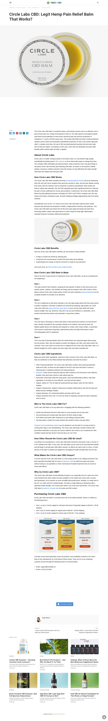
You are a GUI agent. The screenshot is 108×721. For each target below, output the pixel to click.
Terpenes (39, 372)
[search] (98, 3)
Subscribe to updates (66, 604)
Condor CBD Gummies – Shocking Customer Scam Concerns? (22, 661)
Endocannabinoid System (75, 180)
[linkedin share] (20, 133)
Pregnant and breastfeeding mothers (46, 425)
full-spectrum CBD (67, 461)
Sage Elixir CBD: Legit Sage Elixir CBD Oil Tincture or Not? (52, 695)
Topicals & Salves (45, 7)
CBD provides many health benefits (60, 267)
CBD (53, 204)
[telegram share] (27, 133)
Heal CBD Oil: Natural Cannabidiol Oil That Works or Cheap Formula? (84, 695)
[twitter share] (14, 133)
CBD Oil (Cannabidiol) (33, 7)
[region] (54, 111)
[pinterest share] (17, 133)
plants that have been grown (58, 308)
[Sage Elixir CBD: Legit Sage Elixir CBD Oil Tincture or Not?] (54, 680)
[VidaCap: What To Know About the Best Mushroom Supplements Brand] (85, 646)
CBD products (60, 161)
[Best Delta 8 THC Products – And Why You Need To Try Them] (54, 646)
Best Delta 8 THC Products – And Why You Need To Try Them (52, 661)
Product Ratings (21, 7)
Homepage (12, 7)
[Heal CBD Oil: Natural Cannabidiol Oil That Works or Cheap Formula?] (85, 680)
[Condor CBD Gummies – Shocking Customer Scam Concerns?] (23, 646)
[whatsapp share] (24, 133)
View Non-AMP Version (59, 714)
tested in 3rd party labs (51, 488)
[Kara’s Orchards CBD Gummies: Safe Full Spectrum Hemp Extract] (23, 680)
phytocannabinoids (87, 292)
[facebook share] (10, 133)
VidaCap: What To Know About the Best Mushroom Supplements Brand (84, 661)
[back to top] (104, 717)
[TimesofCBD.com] (54, 2)
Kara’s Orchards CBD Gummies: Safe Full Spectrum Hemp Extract (23, 695)
